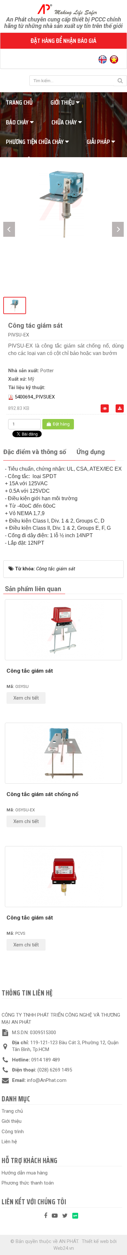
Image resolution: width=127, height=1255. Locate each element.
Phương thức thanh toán (28, 1183)
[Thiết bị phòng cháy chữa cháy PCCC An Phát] (63, 9)
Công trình (13, 1132)
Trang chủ (12, 1111)
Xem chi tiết (26, 698)
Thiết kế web (95, 1241)
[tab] (34, 452)
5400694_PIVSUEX (35, 397)
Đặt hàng (61, 424)
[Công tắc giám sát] (63, 630)
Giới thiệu (63, 102)
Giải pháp (99, 141)
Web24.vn (63, 1248)
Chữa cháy (64, 122)
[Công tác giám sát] (63, 203)
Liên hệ (9, 1142)
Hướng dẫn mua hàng (25, 1173)
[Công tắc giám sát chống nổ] (63, 753)
